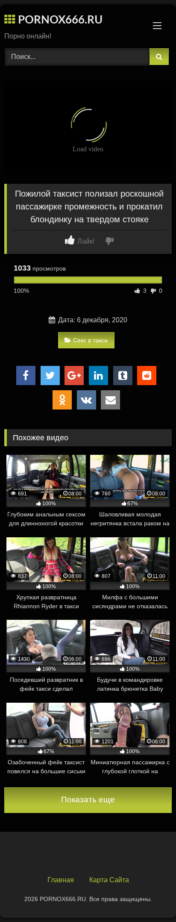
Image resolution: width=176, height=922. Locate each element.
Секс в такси (90, 340)
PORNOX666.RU (59, 20)
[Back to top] (149, 896)
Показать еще (88, 799)
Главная (60, 880)
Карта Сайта (109, 880)
